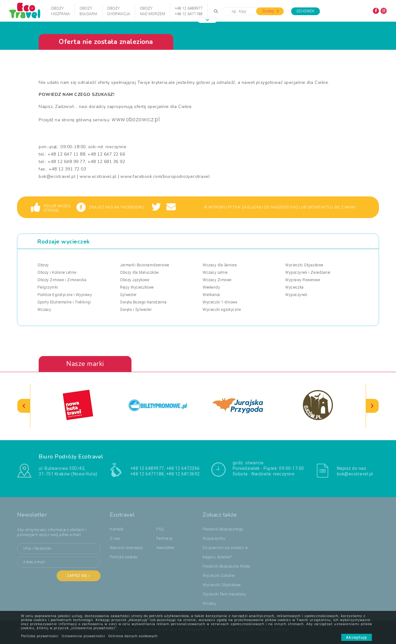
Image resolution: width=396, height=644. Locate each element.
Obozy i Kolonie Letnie (56, 272)
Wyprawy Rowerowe (302, 280)
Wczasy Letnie (215, 272)
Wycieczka (294, 287)
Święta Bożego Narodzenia (143, 302)
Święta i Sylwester (136, 309)
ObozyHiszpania (60, 11)
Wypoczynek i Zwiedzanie (307, 272)
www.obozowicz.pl (136, 119)
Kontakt (117, 529)
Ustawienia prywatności (83, 636)
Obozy (43, 265)
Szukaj (268, 11)
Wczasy (44, 309)
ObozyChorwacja (118, 11)
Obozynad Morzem (152, 11)
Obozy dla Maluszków (139, 272)
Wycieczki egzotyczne (222, 309)
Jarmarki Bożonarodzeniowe (144, 265)
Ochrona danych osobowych (133, 636)
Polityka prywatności (39, 636)
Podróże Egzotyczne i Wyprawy (64, 295)
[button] (207, 20)
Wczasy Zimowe (217, 280)
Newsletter (165, 548)
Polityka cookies (124, 557)
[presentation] (23, 406)
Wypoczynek (296, 295)
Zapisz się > (78, 575)
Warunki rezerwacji (126, 548)
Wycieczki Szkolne (219, 575)
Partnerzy (164, 538)
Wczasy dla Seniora (220, 265)
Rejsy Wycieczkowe (137, 287)
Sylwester (128, 295)
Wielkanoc (212, 295)
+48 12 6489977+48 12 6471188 (189, 11)
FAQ (160, 529)
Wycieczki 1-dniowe (220, 302)
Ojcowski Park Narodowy (224, 594)
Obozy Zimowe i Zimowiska (61, 280)
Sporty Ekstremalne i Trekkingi (64, 302)
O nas (115, 538)
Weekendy (211, 287)
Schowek (305, 11)
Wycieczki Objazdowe (304, 265)
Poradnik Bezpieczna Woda (226, 566)
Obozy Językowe (134, 280)
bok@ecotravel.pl (355, 473)
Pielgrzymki (47, 287)
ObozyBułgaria (88, 11)
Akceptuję (356, 637)
